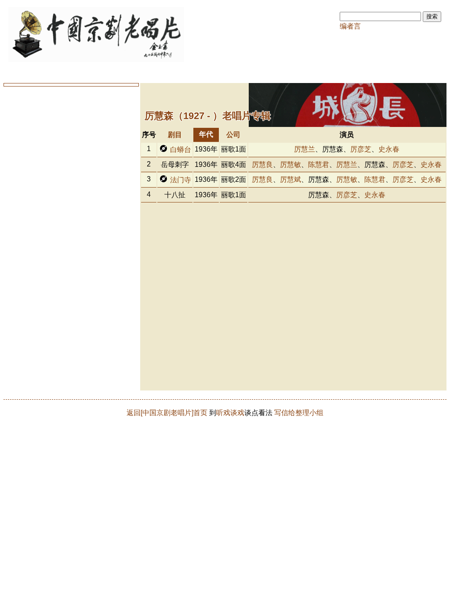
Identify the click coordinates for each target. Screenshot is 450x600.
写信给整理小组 (298, 412)
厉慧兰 (304, 149)
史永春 (388, 149)
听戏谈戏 (230, 412)
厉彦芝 (360, 149)
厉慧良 (262, 164)
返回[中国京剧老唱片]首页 (167, 412)
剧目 (175, 134)
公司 (233, 134)
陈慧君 (318, 164)
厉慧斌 (290, 179)
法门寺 (180, 180)
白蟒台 (180, 149)
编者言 (350, 26)
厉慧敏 (290, 164)
